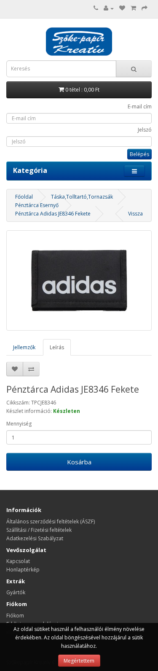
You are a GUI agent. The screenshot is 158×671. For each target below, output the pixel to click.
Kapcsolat (18, 561)
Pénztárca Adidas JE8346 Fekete (53, 213)
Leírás (57, 347)
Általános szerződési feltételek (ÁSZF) (50, 521)
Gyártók (15, 592)
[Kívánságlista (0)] (122, 8)
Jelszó (145, 129)
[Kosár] (133, 8)
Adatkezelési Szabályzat (34, 538)
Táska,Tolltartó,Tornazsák (82, 196)
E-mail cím (140, 106)
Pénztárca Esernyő (37, 205)
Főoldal (24, 196)
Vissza (135, 213)
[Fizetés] (144, 8)
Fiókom (15, 615)
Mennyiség (19, 423)
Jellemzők (24, 347)
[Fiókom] (109, 8)
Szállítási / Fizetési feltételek (39, 530)
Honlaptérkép (23, 569)
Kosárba (79, 462)
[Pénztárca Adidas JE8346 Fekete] (79, 280)
